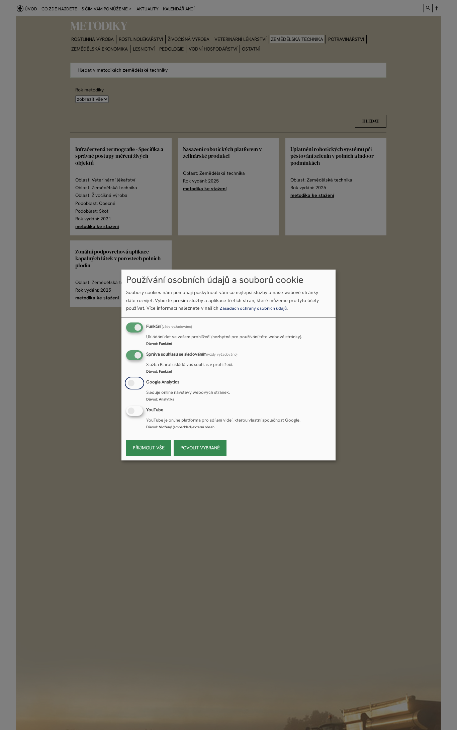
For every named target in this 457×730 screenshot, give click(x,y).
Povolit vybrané (200, 448)
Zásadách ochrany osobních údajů (253, 308)
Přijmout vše (149, 448)
